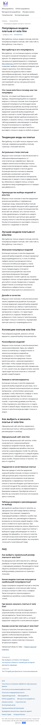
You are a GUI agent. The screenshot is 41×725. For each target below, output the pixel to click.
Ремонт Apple (6, 714)
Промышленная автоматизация (13, 708)
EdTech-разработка (22, 9)
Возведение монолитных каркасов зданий (17, 711)
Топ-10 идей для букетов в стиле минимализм (19, 670)
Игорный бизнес (19, 714)
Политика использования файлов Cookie (16, 689)
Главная (4, 21)
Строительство (7, 15)
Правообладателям (8, 696)
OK (24, 723)
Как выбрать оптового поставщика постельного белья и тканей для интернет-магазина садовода (18, 661)
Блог (3, 681)
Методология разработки (11, 12)
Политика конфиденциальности (13, 692)
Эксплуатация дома (22, 15)
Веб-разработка (7, 9)
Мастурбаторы (7, 64)
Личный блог (14, 21)
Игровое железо (28, 12)
